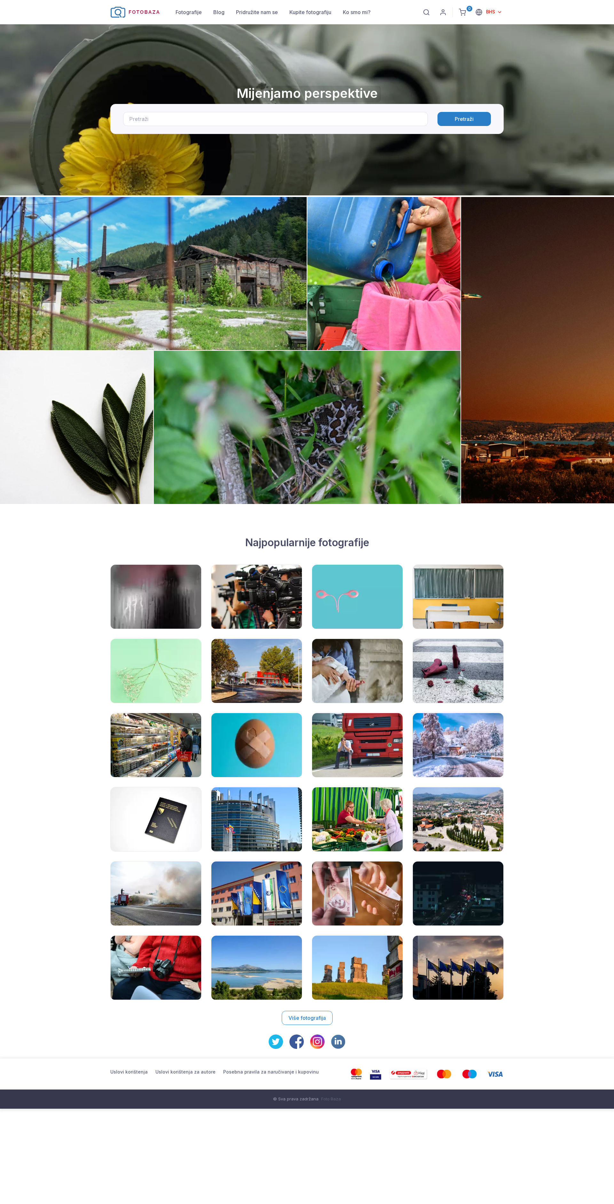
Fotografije (189, 12)
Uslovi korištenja (129, 1071)
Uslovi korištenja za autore (185, 1071)
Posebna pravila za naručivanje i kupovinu (271, 1071)
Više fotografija (307, 1018)
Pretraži (464, 119)
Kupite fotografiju (310, 12)
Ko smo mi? (357, 12)
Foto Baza (331, 1098)
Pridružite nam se (257, 12)
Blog (218, 12)
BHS (491, 11)
